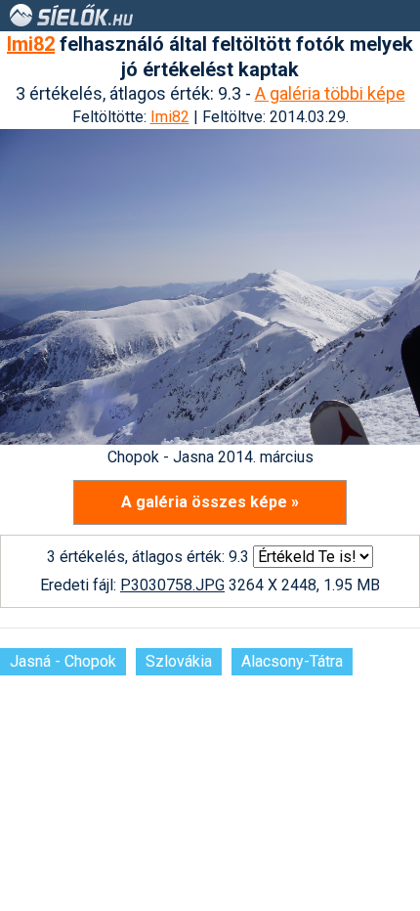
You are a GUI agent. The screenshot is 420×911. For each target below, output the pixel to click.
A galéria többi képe (330, 93)
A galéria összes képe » (210, 502)
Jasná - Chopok (63, 661)
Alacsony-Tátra (292, 661)
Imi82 (31, 44)
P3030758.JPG (172, 585)
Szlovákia (179, 661)
